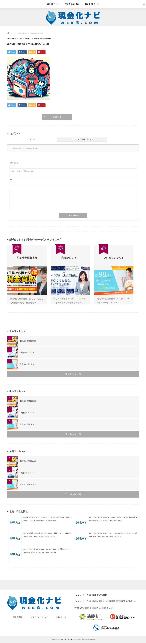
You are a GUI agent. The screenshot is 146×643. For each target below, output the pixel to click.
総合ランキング (53, 4)
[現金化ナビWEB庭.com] (73, 24)
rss (144, 4)
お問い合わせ (61, 617)
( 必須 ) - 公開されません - (22, 171)
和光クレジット (27, 352)
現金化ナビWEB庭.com (70, 639)
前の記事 (57, 117)
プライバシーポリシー (39, 617)
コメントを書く (25, 38)
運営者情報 (17, 617)
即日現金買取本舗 (28, 341)
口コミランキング (92, 4)
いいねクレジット (28, 364)
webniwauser (45, 38)
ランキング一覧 (73, 374)
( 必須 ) (14, 163)
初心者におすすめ (72, 4)
